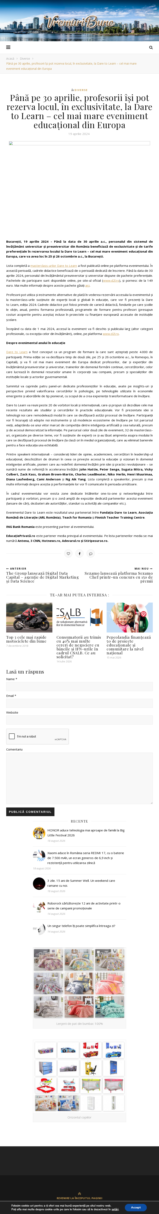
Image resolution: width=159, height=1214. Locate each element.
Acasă (10, 58)
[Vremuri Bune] (79, 21)
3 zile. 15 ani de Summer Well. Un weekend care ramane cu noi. (81, 883)
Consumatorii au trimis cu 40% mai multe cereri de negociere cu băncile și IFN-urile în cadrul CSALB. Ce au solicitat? (79, 646)
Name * (11, 679)
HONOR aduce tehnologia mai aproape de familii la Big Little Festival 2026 (86, 832)
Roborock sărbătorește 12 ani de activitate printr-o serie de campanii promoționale (83, 905)
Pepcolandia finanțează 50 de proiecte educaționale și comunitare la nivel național (129, 644)
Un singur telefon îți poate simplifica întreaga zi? (81, 926)
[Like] (68, 553)
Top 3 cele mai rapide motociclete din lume (26, 639)
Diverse (25, 58)
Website (12, 712)
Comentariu (14, 749)
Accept (136, 1207)
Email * (11, 696)
